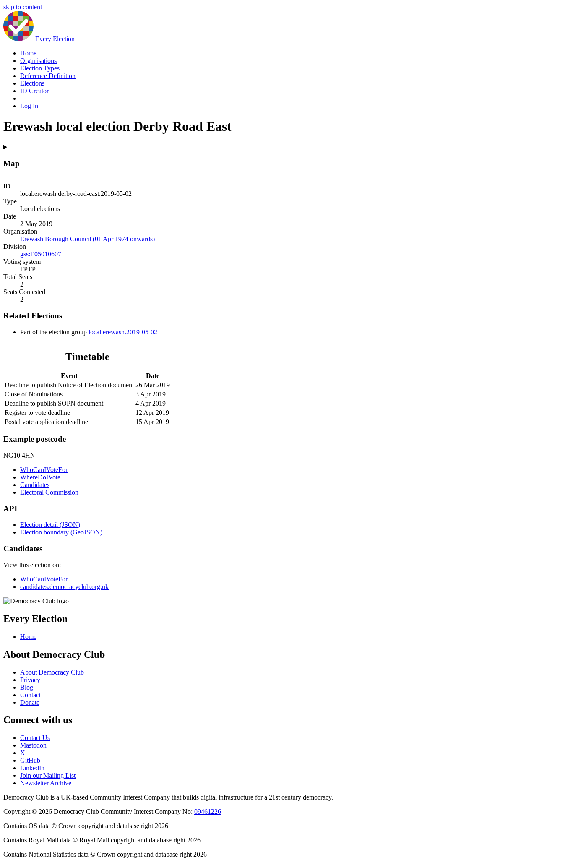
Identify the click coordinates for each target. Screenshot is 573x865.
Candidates (34, 484)
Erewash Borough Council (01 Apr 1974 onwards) (87, 238)
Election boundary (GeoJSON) (61, 532)
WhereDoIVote (40, 477)
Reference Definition (48, 75)
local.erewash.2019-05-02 (123, 332)
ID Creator (34, 90)
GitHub (30, 760)
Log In (29, 105)
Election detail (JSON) (50, 524)
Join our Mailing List (48, 775)
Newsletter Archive (45, 783)
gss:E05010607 (40, 254)
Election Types (40, 68)
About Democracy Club (52, 672)
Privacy (30, 679)
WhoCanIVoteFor (44, 469)
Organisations (38, 60)
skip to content (22, 6)
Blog (26, 687)
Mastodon (33, 745)
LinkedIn (32, 767)
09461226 (207, 811)
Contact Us (35, 737)
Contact (30, 694)
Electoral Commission (49, 492)
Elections (32, 83)
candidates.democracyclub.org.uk (64, 586)
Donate (29, 702)
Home (28, 53)
